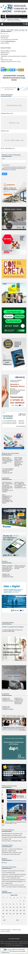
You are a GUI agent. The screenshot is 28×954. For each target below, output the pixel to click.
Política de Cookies (17, 929)
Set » (17, 920)
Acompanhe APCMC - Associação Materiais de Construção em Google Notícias (14, 78)
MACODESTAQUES (6, 835)
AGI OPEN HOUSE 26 (7, 833)
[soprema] (14, 20)
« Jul (4, 920)
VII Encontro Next (6, 841)
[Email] (19, 70)
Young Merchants (8, 622)
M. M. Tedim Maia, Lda (14, 140)
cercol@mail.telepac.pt (9, 41)
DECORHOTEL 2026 (6, 852)
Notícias (4, 561)
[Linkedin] (5, 70)
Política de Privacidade (6, 929)
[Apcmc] (2, 24)
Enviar (4, 173)
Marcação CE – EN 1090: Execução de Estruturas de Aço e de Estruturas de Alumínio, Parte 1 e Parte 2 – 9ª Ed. (14, 876)
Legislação (5, 478)
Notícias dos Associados (10, 453)
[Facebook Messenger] (11, 70)
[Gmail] (16, 70)
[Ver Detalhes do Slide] (14, 16)
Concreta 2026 (5, 854)
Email (3, 158)
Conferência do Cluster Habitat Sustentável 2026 (14, 837)
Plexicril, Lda (14, 123)
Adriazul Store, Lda (14, 105)
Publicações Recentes (9, 786)
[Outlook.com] (13, 70)
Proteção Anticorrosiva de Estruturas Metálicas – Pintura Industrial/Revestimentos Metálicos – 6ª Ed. (14, 881)
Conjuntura (5, 694)
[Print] (22, 70)
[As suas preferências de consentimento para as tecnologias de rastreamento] (18, 951)
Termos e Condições (5, 931)
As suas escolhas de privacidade (15, 949)
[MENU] (26, 24)
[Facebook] (2, 70)
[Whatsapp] (8, 70)
